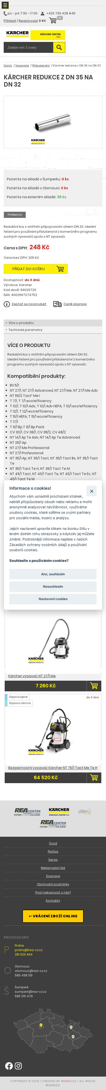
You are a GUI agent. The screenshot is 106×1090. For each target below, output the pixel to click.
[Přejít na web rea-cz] (27, 814)
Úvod (53, 843)
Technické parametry (25, 330)
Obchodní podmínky (53, 884)
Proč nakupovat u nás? (53, 892)
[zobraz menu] (5, 5)
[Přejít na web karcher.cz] (59, 814)
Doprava (53, 876)
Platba (53, 851)
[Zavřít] (92, 491)
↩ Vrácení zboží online (53, 916)
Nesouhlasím (53, 586)
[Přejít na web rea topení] (53, 826)
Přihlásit (10, 20)
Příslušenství (41, 65)
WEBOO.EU (68, 1081)
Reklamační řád (53, 868)
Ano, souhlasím (53, 574)
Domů (8, 65)
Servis (53, 860)
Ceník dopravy (75, 304)
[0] (52, 21)
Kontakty (53, 900)
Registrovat (28, 20)
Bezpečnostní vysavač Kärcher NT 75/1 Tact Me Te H (52, 767)
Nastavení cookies (53, 599)
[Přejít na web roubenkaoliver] (85, 814)
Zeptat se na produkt (29, 304)
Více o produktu (21, 323)
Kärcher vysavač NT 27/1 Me (32, 675)
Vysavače (22, 65)
